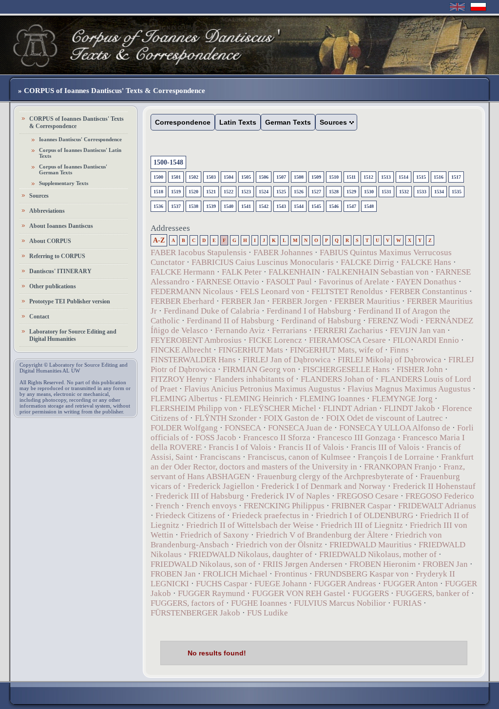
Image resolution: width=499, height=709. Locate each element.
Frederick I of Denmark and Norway (323, 486)
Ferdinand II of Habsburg (230, 320)
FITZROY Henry (179, 379)
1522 (228, 191)
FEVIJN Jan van (417, 330)
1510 (334, 177)
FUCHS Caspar (222, 583)
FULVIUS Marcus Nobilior (340, 603)
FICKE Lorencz (275, 340)
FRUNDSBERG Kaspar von (361, 573)
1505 (246, 177)
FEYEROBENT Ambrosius (196, 340)
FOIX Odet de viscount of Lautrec (384, 418)
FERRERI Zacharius (348, 330)
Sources (39, 195)
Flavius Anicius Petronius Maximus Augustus (262, 388)
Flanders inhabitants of (254, 379)
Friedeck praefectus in (270, 515)
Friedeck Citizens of (190, 515)
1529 (351, 191)
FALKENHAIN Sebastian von (378, 272)
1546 (334, 206)
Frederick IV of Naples (290, 496)
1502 (193, 177)
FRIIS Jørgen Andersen (303, 564)
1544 (299, 206)
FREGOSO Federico (439, 496)
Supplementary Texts (63, 183)
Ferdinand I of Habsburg (309, 311)
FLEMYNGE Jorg (402, 398)
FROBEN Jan (445, 564)
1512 (368, 177)
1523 (246, 191)
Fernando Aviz (240, 330)
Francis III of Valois (385, 447)
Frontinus (290, 573)
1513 (386, 177)
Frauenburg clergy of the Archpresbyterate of (335, 476)
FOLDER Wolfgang (184, 427)
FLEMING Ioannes (332, 398)
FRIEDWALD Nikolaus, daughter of (250, 554)
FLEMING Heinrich (259, 398)
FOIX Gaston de (291, 418)
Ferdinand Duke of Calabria (212, 311)
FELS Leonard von (272, 291)
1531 (386, 191)
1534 (439, 191)
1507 (281, 177)
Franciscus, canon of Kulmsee (299, 457)
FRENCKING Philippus (284, 505)
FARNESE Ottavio (227, 281)
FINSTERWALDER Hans (193, 359)
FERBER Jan (243, 301)
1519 (176, 191)
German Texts (288, 122)
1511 (351, 177)
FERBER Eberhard (182, 301)
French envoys (211, 505)
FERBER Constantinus (428, 291)
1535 (456, 191)
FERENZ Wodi (393, 320)
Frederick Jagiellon (221, 486)
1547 (351, 206)
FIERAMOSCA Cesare (347, 340)
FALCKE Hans (426, 262)
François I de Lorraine (396, 457)
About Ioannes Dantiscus (61, 226)
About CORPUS (50, 241)
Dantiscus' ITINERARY (60, 271)
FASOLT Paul (289, 281)
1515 (421, 177)
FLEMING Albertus (184, 398)
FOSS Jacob (215, 437)
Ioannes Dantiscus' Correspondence (80, 139)
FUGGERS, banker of (432, 593)
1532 (404, 191)
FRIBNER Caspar (361, 505)
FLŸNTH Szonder (226, 418)
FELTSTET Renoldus (347, 291)
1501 (176, 177)
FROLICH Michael (235, 573)
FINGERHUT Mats (250, 349)
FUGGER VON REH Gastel (298, 593)
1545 (316, 206)
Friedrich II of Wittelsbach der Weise (250, 525)
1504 (228, 177)
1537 (176, 206)
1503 (211, 177)
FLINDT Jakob (409, 408)
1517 (456, 177)
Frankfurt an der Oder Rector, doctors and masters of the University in (312, 461)
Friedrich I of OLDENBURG (364, 515)
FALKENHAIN (294, 272)
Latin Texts (237, 122)
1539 (211, 206)
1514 (403, 177)
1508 (299, 177)
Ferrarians (289, 330)
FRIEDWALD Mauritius (370, 544)
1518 (158, 191)
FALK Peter (242, 272)
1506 (264, 177)
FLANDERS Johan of (337, 379)
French (167, 505)
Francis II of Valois (311, 447)
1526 (299, 191)
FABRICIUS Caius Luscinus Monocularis (263, 262)
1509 (316, 177)
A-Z (159, 240)
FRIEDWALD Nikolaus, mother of (378, 554)
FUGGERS (370, 593)
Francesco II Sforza (276, 437)
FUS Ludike (267, 612)
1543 (281, 206)
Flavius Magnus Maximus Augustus (409, 388)
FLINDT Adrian (350, 408)
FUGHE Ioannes (259, 603)
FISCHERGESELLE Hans (346, 369)
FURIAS (407, 603)
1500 (158, 177)
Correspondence (183, 122)
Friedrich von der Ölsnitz (279, 544)
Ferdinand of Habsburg (321, 320)
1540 (228, 206)
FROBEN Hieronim (382, 564)
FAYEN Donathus (426, 281)
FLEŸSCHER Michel (280, 408)
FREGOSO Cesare (368, 496)
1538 (193, 206)
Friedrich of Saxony (214, 535)
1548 (369, 206)
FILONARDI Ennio (426, 340)
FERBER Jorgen (299, 301)
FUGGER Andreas (345, 583)
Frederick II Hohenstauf (434, 486)
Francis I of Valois (240, 447)
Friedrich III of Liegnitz (362, 525)
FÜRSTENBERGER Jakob (195, 612)
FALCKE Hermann (183, 272)
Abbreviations (47, 210)
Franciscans (220, 457)
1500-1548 (168, 162)
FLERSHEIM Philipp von (194, 408)
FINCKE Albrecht (181, 349)
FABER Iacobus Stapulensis (199, 252)
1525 (281, 191)
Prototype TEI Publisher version (69, 301)
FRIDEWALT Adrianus (437, 505)
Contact (39, 316)
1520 (193, 191)
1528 (334, 191)
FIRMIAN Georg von (259, 369)
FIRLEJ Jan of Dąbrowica (287, 359)
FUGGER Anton (410, 583)
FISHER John (420, 369)
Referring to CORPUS (57, 256)
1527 (316, 191)
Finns (399, 349)
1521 (211, 191)
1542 (264, 206)
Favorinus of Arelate (354, 281)
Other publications (52, 286)
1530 (369, 191)
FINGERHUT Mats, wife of (336, 349)
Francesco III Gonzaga (356, 437)
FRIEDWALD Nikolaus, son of (203, 564)
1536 (158, 206)
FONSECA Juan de (300, 427)
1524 (264, 191)
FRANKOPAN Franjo (400, 466)
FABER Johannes (283, 252)
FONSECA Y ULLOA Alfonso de (394, 427)
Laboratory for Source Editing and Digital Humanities (72, 335)
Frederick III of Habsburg (199, 496)
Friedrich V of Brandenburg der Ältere (322, 535)
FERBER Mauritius (367, 301)
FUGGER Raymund (211, 593)
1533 (421, 191)
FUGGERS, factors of (187, 603)
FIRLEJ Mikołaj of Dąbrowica (389, 359)
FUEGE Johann (280, 583)
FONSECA (243, 427)
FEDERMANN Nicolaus (192, 291)
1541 (246, 206)
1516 (438, 177)
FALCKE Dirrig (367, 262)
